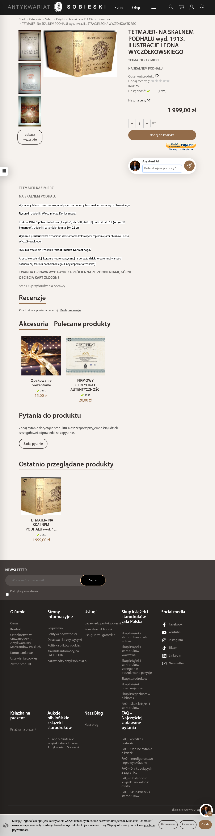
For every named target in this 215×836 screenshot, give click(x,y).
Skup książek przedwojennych (133, 686)
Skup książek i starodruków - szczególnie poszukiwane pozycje (137, 667)
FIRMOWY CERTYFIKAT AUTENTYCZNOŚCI (85, 385)
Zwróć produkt (20, 664)
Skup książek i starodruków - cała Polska (134, 637)
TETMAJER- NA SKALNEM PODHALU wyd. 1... (41, 525)
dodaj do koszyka (162, 135)
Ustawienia (168, 824)
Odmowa (188, 824)
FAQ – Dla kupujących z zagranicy (137, 770)
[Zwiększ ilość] (131, 123)
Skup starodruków (134, 679)
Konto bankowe (21, 653)
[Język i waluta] (202, 7)
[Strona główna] (58, 7)
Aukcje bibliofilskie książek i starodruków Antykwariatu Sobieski (63, 743)
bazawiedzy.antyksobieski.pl (67, 661)
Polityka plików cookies (64, 645)
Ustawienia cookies (23, 658)
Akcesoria (33, 324)
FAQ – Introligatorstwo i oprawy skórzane (137, 761)
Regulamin (55, 628)
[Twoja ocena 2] (157, 81)
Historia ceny (137, 100)
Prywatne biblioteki (98, 629)
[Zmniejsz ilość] (147, 123)
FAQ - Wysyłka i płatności (132, 741)
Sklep (136, 7)
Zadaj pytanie (33, 444)
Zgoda (205, 824)
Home (118, 7)
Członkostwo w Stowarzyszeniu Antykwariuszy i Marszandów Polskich (25, 641)
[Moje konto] (191, 7)
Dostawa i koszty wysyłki (64, 640)
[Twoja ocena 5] (168, 81)
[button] (80, 53)
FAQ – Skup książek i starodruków (136, 706)
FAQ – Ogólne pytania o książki (137, 751)
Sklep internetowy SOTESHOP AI (189, 809)
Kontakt (15, 629)
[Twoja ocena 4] (164, 81)
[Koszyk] (181, 7)
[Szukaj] (171, 7)
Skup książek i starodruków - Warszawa (131, 651)
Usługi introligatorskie (99, 635)
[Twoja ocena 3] (160, 81)
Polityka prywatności (24, 591)
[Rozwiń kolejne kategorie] (153, 7)
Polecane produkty (82, 324)
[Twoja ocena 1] (153, 81)
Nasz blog (91, 725)
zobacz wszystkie (30, 137)
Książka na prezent (23, 729)
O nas (14, 623)
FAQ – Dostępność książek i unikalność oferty (135, 782)
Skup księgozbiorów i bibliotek (137, 696)
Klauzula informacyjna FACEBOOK (63, 653)
